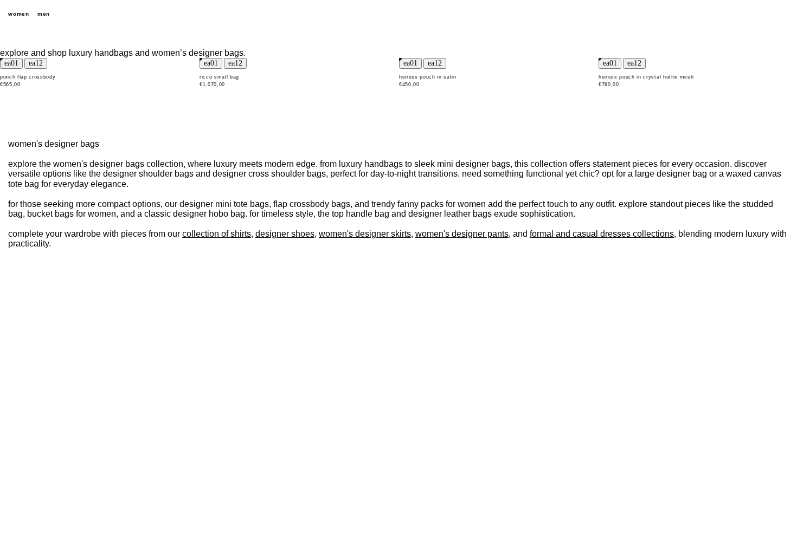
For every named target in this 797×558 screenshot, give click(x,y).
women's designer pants (462, 233)
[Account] (764, 14)
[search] (726, 14)
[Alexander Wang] (398, 14)
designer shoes (284, 233)
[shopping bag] (783, 14)
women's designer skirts (365, 233)
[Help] (745, 14)
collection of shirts (216, 233)
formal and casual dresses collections (602, 233)
